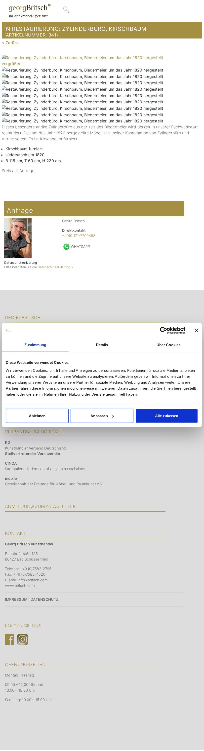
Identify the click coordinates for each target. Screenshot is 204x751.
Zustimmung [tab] (35, 345)
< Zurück (10, 42)
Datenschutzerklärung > (55, 267)
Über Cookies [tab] (168, 345)
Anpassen (99, 415)
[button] (192, 739)
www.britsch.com (20, 585)
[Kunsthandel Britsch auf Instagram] (22, 639)
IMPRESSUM (16, 599)
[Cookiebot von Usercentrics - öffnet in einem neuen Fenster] (163, 330)
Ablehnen (37, 415)
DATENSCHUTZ (45, 599)
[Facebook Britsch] (9, 639)
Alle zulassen (166, 415)
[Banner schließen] (196, 330)
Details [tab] (102, 345)
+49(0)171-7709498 (78, 235)
